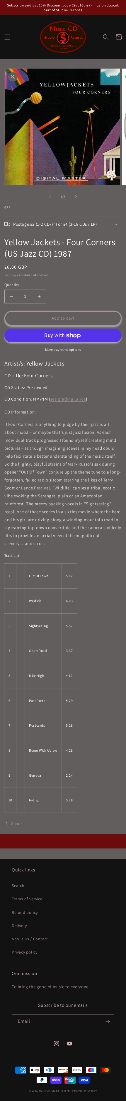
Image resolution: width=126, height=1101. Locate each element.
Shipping (10, 275)
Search (18, 885)
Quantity (11, 284)
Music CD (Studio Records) (55, 1090)
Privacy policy (24, 952)
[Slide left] (50, 196)
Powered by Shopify (84, 1090)
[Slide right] (75, 196)
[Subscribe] (107, 1021)
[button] (7, 37)
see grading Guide (68, 399)
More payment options (63, 349)
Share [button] (16, 823)
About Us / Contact (30, 938)
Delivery (19, 925)
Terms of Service (27, 898)
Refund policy (25, 912)
